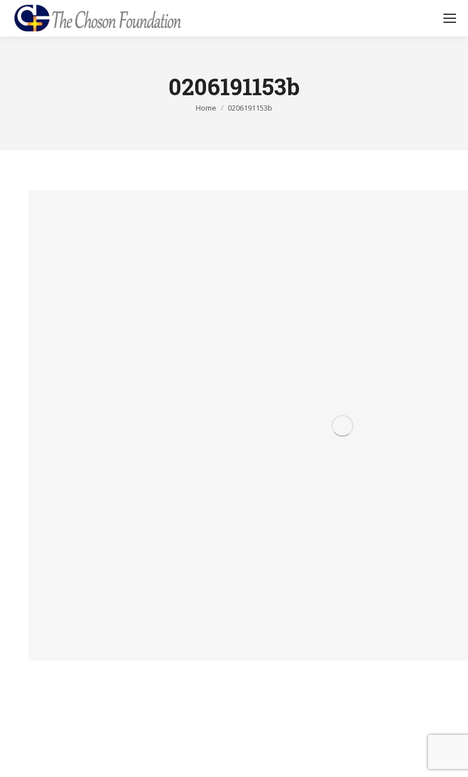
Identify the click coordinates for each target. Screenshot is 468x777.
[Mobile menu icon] (450, 18)
